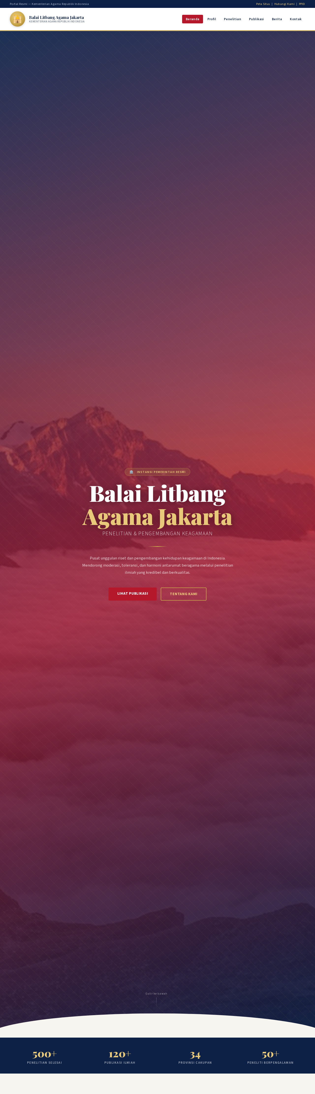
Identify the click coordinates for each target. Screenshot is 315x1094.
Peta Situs (263, 4)
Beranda (193, 19)
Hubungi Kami (284, 4)
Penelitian (232, 19)
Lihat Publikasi (132, 593)
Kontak (295, 19)
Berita (277, 19)
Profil (211, 19)
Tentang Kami (183, 594)
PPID (302, 4)
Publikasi (256, 19)
